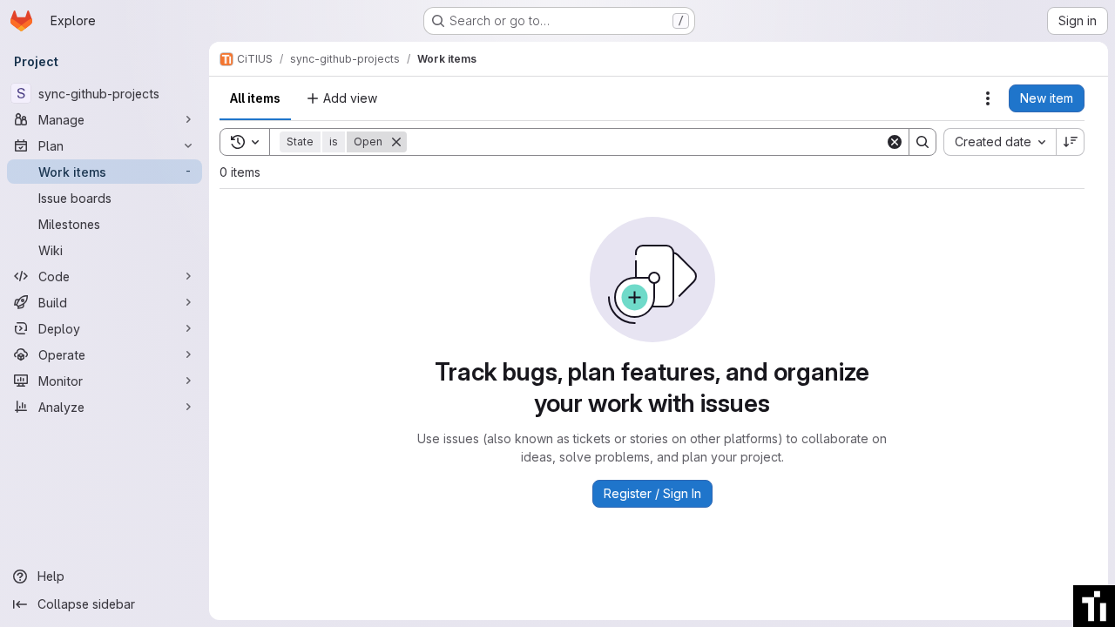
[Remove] (396, 141)
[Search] (922, 142)
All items (255, 98)
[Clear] (894, 141)
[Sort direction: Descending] (1071, 142)
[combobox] (999, 142)
